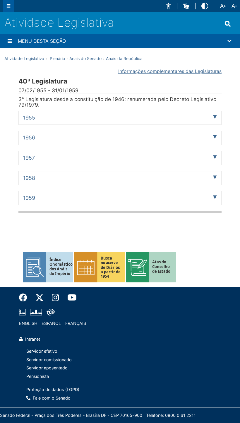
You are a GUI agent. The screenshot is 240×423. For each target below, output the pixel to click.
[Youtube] (70, 297)
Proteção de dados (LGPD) (52, 389)
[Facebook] (25, 297)
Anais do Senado (85, 58)
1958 (29, 178)
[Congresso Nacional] (36, 311)
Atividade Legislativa (59, 22)
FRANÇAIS (75, 323)
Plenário (57, 58)
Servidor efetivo (41, 351)
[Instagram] (55, 297)
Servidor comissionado (49, 359)
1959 (29, 198)
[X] (39, 297)
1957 (29, 158)
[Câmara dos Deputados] (23, 311)
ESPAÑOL (51, 323)
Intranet (32, 339)
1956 (29, 137)
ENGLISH (28, 323)
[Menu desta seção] (10, 41)
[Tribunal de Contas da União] (49, 311)
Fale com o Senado (51, 397)
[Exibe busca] (228, 24)
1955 (29, 118)
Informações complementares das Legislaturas (170, 71)
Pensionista (37, 376)
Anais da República (124, 58)
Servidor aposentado (47, 367)
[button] (168, 6)
